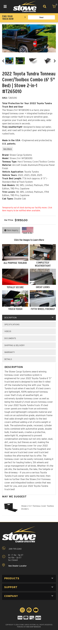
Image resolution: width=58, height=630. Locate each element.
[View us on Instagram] (22, 610)
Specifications (11, 324)
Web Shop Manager (33, 627)
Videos (7, 331)
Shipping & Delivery (14, 345)
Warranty (9, 352)
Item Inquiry (12, 230)
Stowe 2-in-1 (16, 158)
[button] (29, 578)
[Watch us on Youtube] (35, 610)
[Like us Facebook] (29, 610)
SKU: (4, 98)
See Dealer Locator (17, 566)
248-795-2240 (15, 549)
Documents (10, 338)
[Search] (45, 6)
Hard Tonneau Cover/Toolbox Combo (36, 161)
